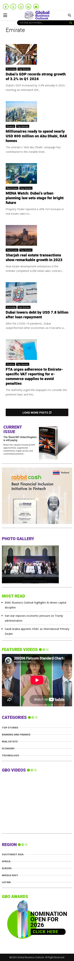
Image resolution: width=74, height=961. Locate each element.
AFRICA (6, 861)
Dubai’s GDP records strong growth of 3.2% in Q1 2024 (36, 76)
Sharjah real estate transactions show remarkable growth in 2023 (34, 257)
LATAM (6, 882)
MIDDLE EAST (10, 875)
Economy (11, 69)
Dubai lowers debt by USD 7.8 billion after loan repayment (37, 315)
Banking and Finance (16, 734)
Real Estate (12, 188)
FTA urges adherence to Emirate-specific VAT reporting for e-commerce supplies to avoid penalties (34, 376)
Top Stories (24, 69)
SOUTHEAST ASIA (13, 854)
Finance (10, 126)
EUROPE (7, 868)
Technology (10, 755)
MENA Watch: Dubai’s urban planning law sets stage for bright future (35, 198)
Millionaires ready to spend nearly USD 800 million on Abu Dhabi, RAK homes (36, 136)
